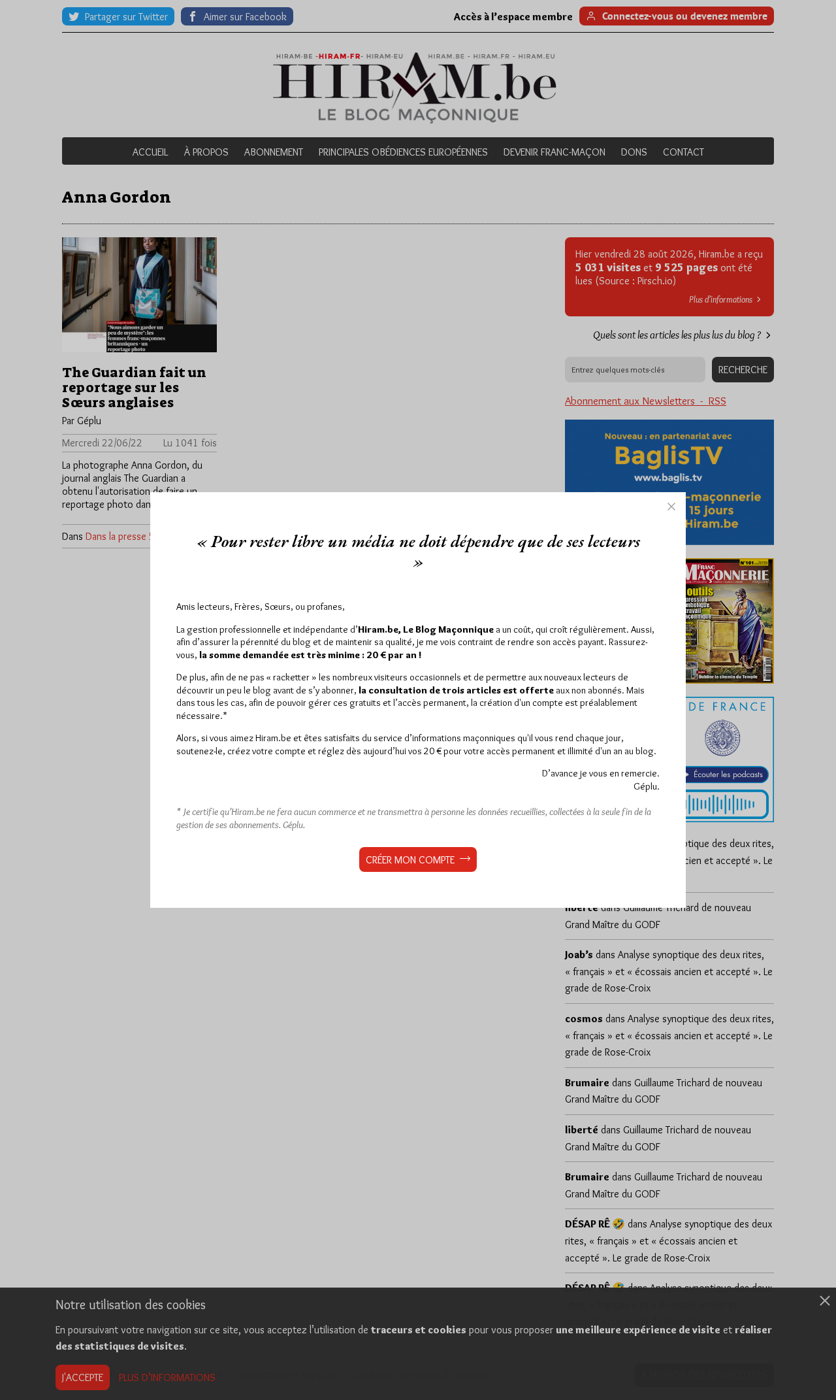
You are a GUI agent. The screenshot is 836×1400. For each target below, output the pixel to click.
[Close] (671, 506)
